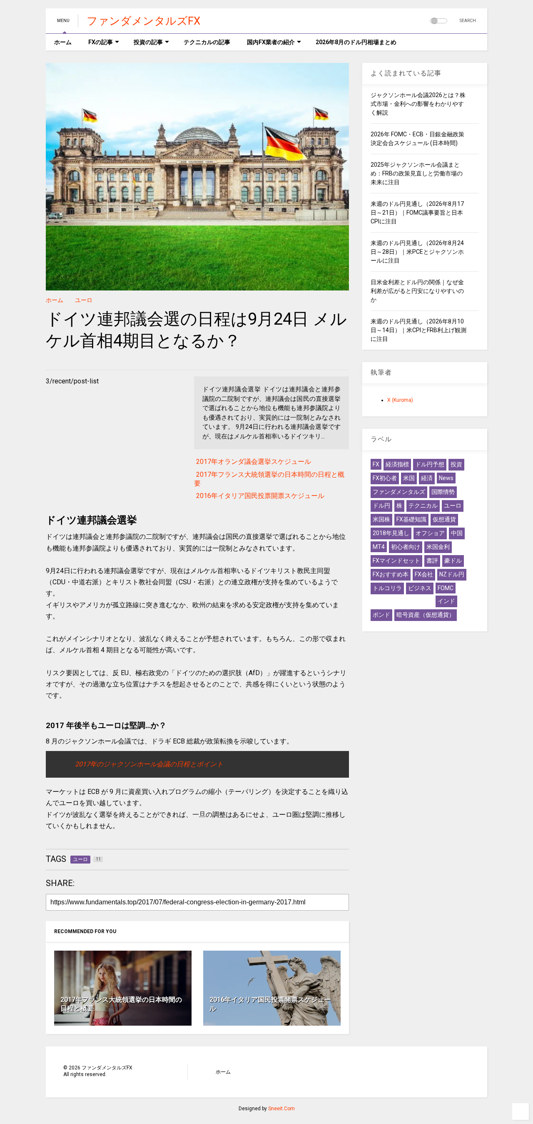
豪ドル (453, 560)
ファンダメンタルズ (399, 491)
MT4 (379, 546)
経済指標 (397, 464)
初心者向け (405, 546)
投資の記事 (148, 42)
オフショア (430, 533)
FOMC (445, 588)
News (446, 478)
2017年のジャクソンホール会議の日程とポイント (149, 764)
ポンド (381, 614)
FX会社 (424, 574)
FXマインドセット (396, 560)
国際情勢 (443, 491)
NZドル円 (451, 574)
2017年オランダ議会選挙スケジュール (253, 462)
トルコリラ (387, 588)
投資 (456, 464)
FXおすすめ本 (390, 574)
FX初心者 (385, 478)
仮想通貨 (444, 519)
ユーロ (83, 300)
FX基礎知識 (411, 519)
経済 (427, 478)
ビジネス (419, 588)
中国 (457, 533)
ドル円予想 (429, 464)
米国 (409, 478)
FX (376, 464)
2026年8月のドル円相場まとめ (356, 42)
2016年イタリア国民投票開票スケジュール (260, 496)
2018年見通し (391, 533)
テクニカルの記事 (207, 42)
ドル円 (381, 505)
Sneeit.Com (281, 1108)
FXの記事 (100, 42)
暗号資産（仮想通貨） (425, 614)
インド (446, 601)
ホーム (63, 42)
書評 (432, 560)
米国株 (381, 519)
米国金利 (438, 546)
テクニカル (423, 505)
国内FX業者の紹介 (271, 42)
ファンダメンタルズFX (143, 21)
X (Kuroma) (400, 400)
